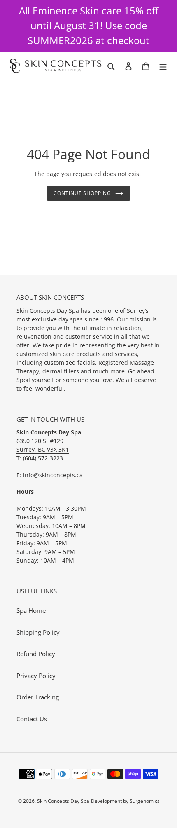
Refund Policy (35, 654)
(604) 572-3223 (43, 458)
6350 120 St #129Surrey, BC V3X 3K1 (48, 440)
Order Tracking (37, 697)
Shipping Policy (38, 632)
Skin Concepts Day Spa (63, 801)
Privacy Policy (36, 675)
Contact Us (31, 719)
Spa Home (31, 610)
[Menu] (163, 66)
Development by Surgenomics (125, 801)
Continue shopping (83, 193)
